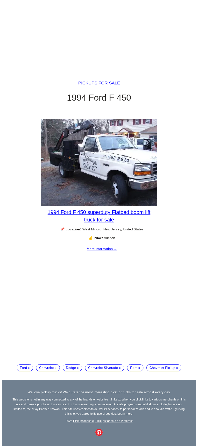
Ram (133, 368)
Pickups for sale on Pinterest (114, 420)
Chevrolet (46, 368)
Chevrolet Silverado (103, 368)
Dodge (71, 368)
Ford (23, 368)
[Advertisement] (99, 35)
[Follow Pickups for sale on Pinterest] (99, 435)
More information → (102, 249)
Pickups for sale (99, 83)
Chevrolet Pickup (162, 368)
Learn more (125, 413)
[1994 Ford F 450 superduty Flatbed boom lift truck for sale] (99, 205)
